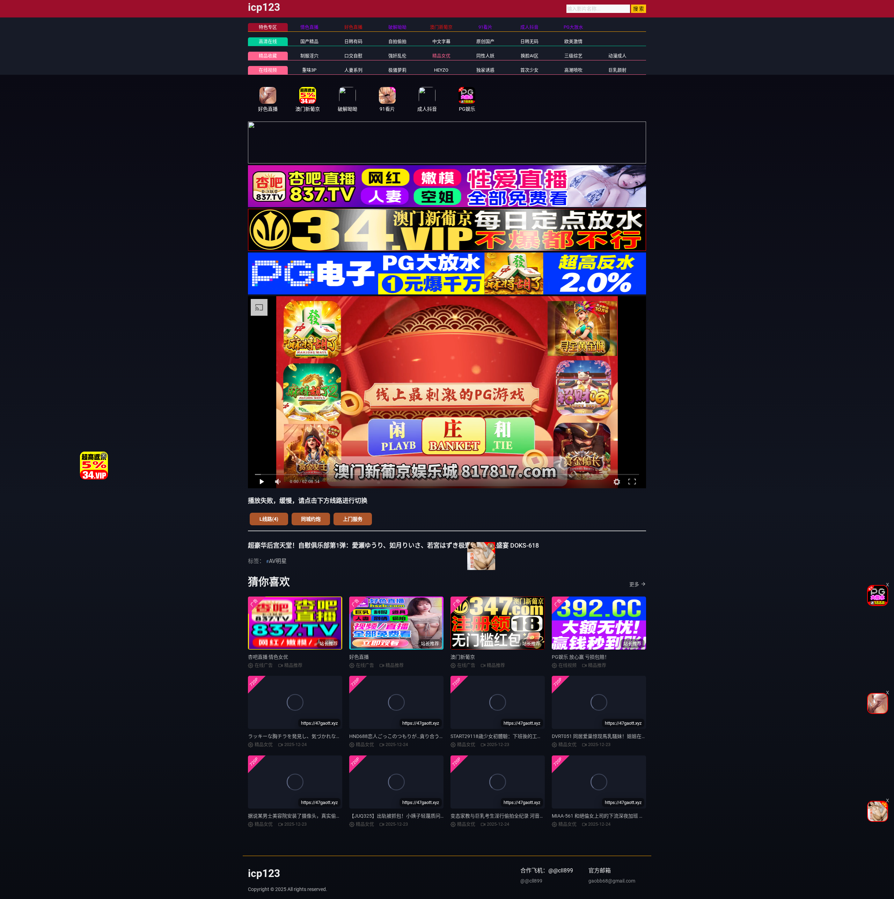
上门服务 (352, 519)
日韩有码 (353, 41)
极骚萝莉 (397, 70)
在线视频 (268, 70)
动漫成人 (617, 55)
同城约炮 (311, 519)
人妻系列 (353, 70)
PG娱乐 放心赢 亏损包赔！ (580, 657)
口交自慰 (353, 55)
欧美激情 (573, 41)
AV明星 (278, 561)
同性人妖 (485, 55)
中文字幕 (441, 41)
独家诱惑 (485, 70)
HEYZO (441, 70)
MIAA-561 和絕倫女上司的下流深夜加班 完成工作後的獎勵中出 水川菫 (628, 816)
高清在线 (268, 41)
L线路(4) (268, 519)
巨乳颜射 (617, 70)
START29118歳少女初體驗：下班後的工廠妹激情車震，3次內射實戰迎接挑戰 (534, 736)
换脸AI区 (529, 55)
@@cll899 (531, 881)
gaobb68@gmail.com (611, 881)
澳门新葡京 (462, 657)
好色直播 (359, 657)
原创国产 (485, 41)
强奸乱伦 (397, 55)
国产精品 (309, 41)
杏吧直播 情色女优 (268, 657)
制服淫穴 (309, 55)
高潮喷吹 (573, 70)
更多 (634, 584)
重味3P (309, 70)
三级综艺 (573, 55)
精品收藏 (268, 55)
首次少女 (529, 70)
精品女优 (441, 55)
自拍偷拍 (397, 41)
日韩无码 (529, 41)
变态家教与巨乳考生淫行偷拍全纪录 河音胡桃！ (502, 816)
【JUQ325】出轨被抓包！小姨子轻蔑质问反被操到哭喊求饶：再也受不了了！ (434, 816)
